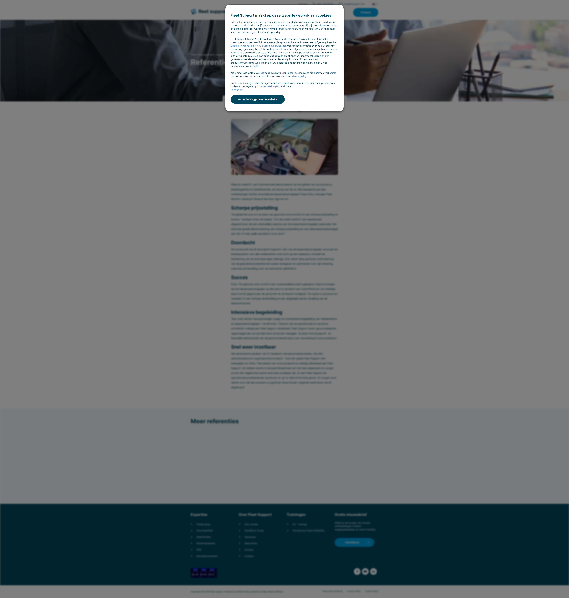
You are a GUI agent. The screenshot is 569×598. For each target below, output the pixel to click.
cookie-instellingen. (268, 86)
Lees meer (237, 89)
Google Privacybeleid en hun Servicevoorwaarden (259, 45)
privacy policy (299, 76)
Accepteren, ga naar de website (257, 99)
